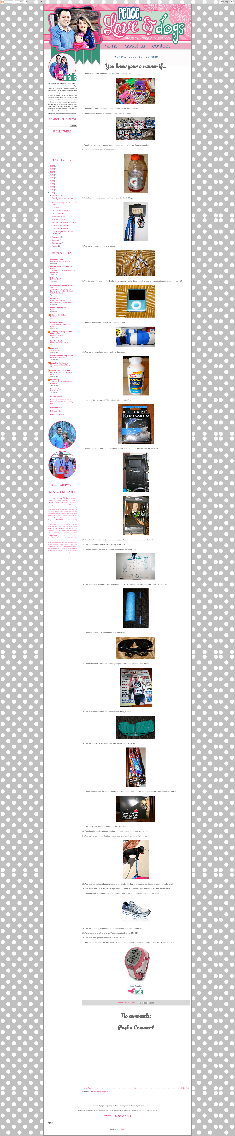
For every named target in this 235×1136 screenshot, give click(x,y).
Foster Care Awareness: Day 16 (60, 343)
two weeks (51, 548)
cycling (75, 507)
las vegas (65, 515)
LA (56, 515)
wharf (65, 550)
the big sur (59, 546)
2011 (52, 190)
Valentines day (58, 548)
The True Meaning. (58, 214)
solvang (66, 544)
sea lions (64, 542)
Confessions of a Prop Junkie (61, 356)
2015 (52, 178)
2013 (52, 184)
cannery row (73, 502)
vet (73, 548)
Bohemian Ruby (56, 411)
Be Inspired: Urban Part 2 (58, 357)
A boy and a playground (60, 228)
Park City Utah (55, 280)
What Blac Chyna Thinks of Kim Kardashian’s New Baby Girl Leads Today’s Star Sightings (62, 291)
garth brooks (64, 511)
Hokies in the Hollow (58, 315)
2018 (52, 169)
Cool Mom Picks (56, 259)
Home (112, 46)
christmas (51, 507)
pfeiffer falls (65, 530)
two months (73, 546)
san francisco (58, 540)
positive (75, 532)
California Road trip (55, 502)
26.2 (60, 498)
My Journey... (55, 380)
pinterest (66, 532)
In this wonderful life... (58, 308)
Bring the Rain (55, 389)
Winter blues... (55, 350)
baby (65, 498)
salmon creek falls (61, 537)
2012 (52, 187)
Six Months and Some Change (60, 365)
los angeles (74, 517)
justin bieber (51, 515)
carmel (57, 505)
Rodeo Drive (51, 537)
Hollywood (57, 513)
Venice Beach (67, 548)
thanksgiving (51, 546)
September (56, 243)
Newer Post (87, 1088)
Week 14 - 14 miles (58, 220)
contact (168, 46)
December (56, 195)
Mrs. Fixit (59, 524)
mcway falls (67, 519)
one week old (56, 526)
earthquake (71, 509)
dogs (57, 509)
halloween (51, 513)
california (74, 500)
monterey (74, 519)
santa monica (52, 542)
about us (139, 46)
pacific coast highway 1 (57, 528)
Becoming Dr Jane (57, 414)
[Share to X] (148, 1003)
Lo (54, 518)
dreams (62, 509)
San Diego (70, 537)
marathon (59, 520)
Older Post (185, 1088)
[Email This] (143, 1003)
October (55, 240)
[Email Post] (139, 1002)
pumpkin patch (66, 535)
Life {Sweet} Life (56, 341)
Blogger (121, 1129)
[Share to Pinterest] (153, 1003)
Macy (49, 519)
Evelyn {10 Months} (56, 335)
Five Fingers (54, 391)
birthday (75, 498)
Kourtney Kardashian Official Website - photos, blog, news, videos (61, 402)
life (73, 515)
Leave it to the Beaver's (59, 363)
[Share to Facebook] (150, 1003)
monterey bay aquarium (55, 522)
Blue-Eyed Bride (56, 322)
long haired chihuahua (64, 517)
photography (57, 532)
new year (71, 524)
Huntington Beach (72, 513)
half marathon (73, 511)
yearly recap (70, 553)
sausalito (58, 542)
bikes (70, 498)
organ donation (67, 526)
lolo (56, 517)
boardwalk (50, 500)
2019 (52, 166)
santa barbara (66, 540)
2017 (52, 172)
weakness (60, 550)
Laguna (59, 515)
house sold (63, 513)
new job (65, 524)
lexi (71, 515)
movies (54, 524)
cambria (66, 502)
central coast (64, 505)
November (56, 237)
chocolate (74, 505)
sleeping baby (58, 544)
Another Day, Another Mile (60, 370)
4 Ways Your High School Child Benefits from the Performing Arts (61, 301)
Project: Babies (56, 396)
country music (68, 507)
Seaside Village (72, 542)
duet (66, 509)
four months (55, 511)
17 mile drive (55, 498)
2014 (52, 181)
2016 (52, 175)
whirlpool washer (72, 550)
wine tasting (51, 553)
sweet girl (74, 544)
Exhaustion (55, 208)
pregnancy (53, 535)
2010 (52, 193)
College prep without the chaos (60, 261)
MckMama (54, 298)
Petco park (58, 530)
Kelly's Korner (55, 278)
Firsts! (52, 309)
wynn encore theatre (60, 553)
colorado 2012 (58, 507)
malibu (54, 519)
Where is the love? (58, 217)
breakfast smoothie (62, 500)
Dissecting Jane (56, 407)
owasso (75, 526)
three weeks (66, 546)
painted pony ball (71, 528)
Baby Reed (54, 348)
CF (70, 505)
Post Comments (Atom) (100, 1092)
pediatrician (51, 530)
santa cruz (74, 540)
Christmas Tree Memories (61, 226)
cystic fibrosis (51, 509)
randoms (74, 535)
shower (50, 544)
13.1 (49, 498)
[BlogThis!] (146, 1003)
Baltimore (53, 317)
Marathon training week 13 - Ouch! (64, 222)
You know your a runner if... (61, 211)
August (55, 246)
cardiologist (51, 505)
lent (69, 515)
